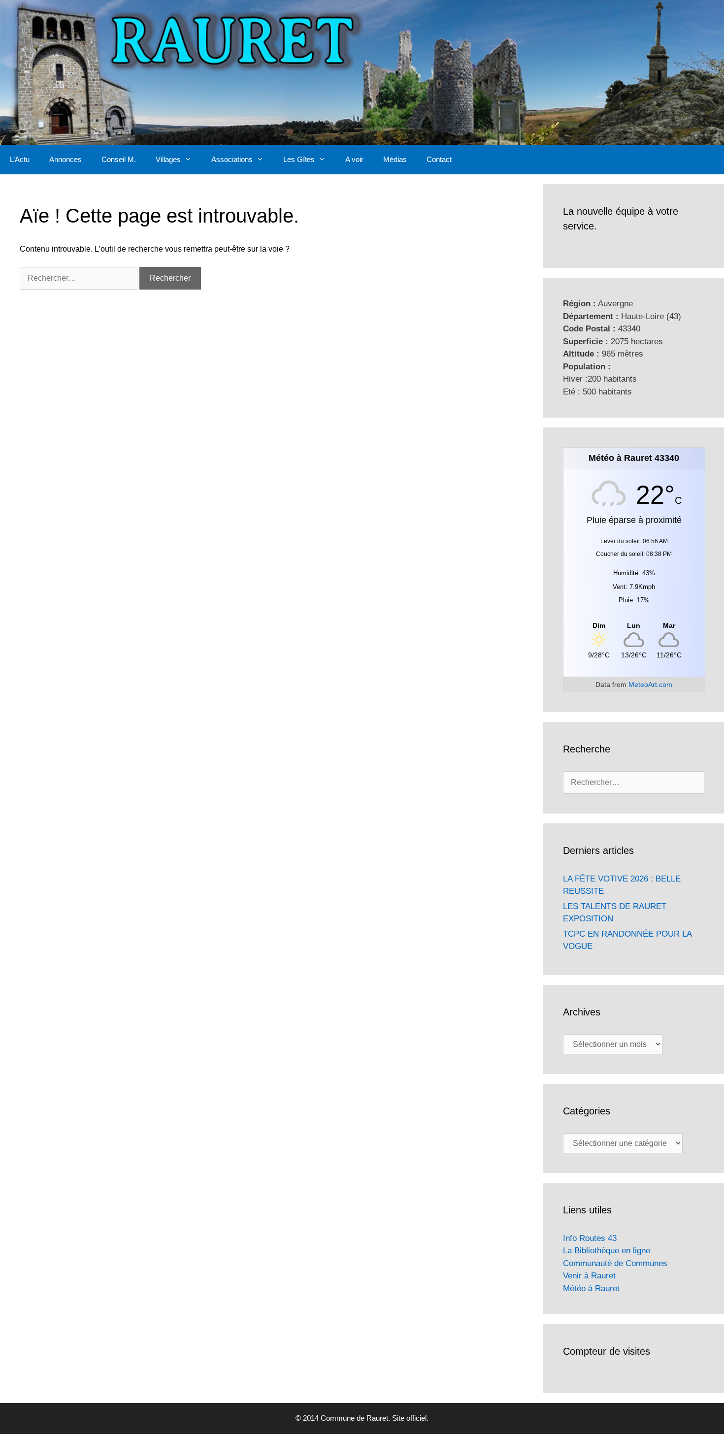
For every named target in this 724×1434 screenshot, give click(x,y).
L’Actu (20, 159)
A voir (354, 159)
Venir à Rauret (589, 1275)
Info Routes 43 (590, 1238)
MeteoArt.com (650, 684)
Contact (439, 159)
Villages (168, 159)
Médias (395, 159)
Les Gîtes (299, 159)
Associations (232, 159)
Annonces (65, 159)
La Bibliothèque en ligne (606, 1250)
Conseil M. (118, 159)
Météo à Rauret (591, 1288)
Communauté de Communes (615, 1263)
